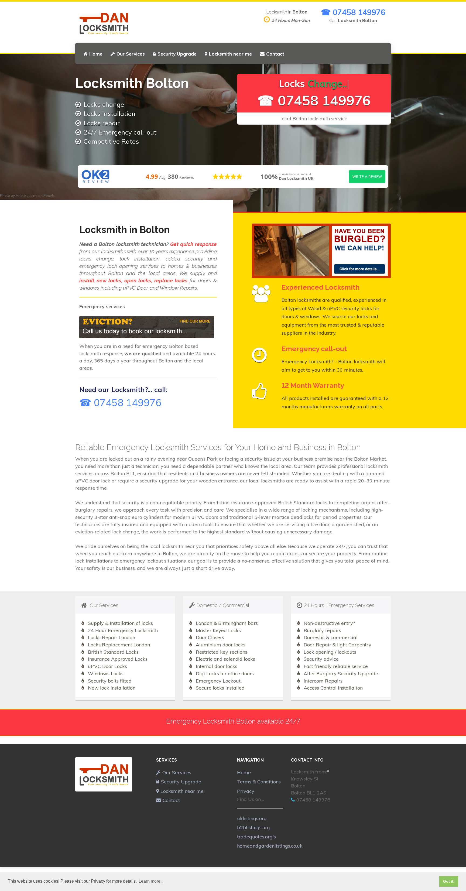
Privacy (245, 791)
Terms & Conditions (259, 782)
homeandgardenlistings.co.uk (270, 846)
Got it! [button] (449, 881)
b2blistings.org (253, 827)
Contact (275, 54)
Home (95, 54)
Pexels (49, 195)
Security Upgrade (177, 54)
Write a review (367, 176)
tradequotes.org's (256, 837)
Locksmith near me (230, 54)
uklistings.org (252, 818)
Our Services (130, 54)
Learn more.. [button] (151, 881)
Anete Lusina (26, 195)
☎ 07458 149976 (353, 12)
